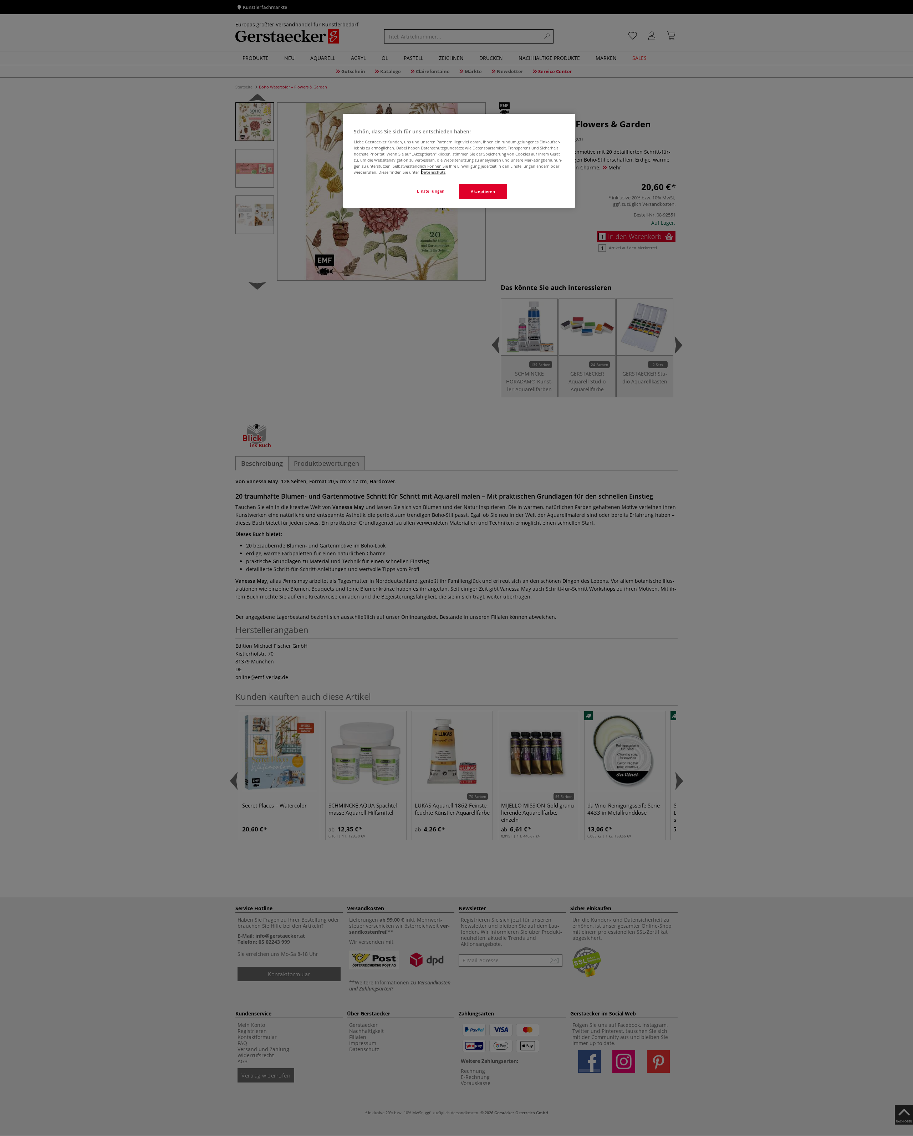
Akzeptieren (483, 191)
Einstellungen (430, 190)
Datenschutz (433, 171)
